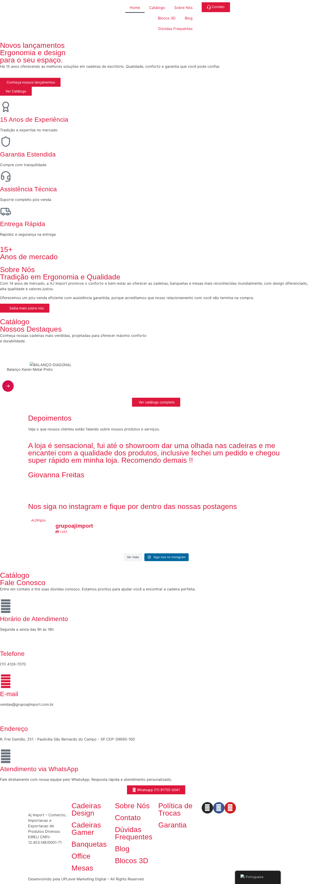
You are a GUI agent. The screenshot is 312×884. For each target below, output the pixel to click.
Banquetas (89, 844)
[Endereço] (5, 716)
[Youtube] (230, 808)
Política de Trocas (175, 809)
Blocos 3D (167, 18)
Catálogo (157, 7)
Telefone (12, 653)
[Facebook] (219, 808)
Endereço (14, 728)
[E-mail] (5, 681)
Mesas (82, 868)
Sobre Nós (183, 7)
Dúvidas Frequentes (175, 28)
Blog (189, 18)
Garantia (172, 825)
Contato (128, 818)
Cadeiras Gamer (86, 828)
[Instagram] (207, 808)
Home (135, 7)
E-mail (9, 693)
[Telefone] (5, 641)
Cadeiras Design (86, 809)
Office (80, 856)
